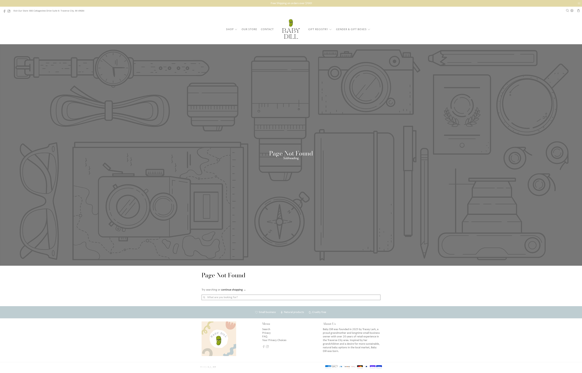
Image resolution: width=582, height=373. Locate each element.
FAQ (264, 336)
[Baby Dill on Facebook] (5, 11)
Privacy (266, 333)
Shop (230, 29)
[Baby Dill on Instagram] (9, 11)
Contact (267, 29)
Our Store (249, 29)
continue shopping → (233, 289)
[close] (578, 3)
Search (266, 329)
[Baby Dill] (291, 29)
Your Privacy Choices (274, 340)
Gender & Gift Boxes (351, 29)
